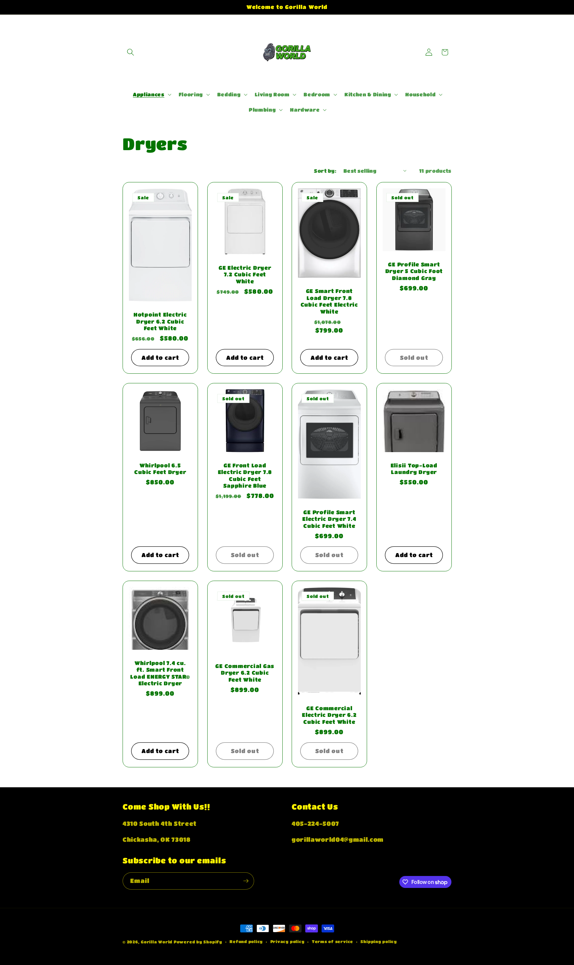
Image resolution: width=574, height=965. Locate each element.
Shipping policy (378, 941)
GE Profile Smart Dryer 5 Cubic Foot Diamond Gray (414, 271)
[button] (131, 52)
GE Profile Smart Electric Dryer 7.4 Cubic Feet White (329, 519)
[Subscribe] (246, 881)
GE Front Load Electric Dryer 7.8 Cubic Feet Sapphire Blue (245, 475)
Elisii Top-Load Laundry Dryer (413, 468)
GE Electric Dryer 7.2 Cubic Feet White (244, 274)
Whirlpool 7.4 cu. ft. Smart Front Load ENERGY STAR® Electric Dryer (160, 673)
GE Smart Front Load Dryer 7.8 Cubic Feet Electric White (329, 301)
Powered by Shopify (198, 941)
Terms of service (332, 941)
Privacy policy (287, 941)
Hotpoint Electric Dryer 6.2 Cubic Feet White (160, 321)
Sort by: (325, 171)
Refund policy (246, 941)
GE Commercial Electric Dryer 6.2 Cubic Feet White (329, 715)
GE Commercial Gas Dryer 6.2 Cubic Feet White (244, 673)
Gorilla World (157, 941)
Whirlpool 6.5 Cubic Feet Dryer (160, 468)
